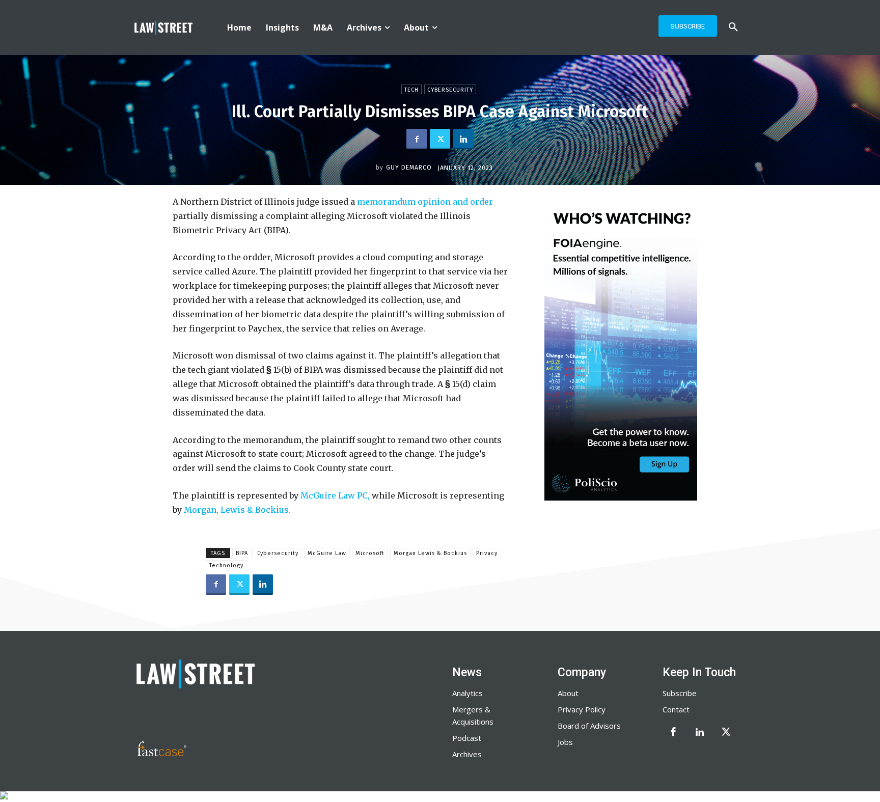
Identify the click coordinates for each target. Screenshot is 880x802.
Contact (676, 709)
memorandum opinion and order (425, 202)
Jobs (565, 742)
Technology (226, 565)
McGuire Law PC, (336, 495)
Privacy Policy (582, 709)
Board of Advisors (589, 726)
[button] (733, 27)
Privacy (487, 553)
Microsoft (369, 553)
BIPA (242, 553)
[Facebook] (416, 139)
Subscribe (680, 693)
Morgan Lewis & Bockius (430, 553)
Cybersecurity (450, 90)
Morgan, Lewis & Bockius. (237, 510)
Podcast (466, 738)
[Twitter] (440, 139)
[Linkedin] (463, 139)
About (568, 693)
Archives (467, 754)
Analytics (467, 693)
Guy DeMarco (409, 167)
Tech (411, 90)
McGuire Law (327, 553)
